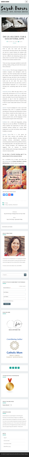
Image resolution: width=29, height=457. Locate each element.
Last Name (5, 296)
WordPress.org (7, 446)
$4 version (19, 93)
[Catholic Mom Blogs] (10, 386)
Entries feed (6, 440)
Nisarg (26, 454)
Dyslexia (10, 204)
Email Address (7, 287)
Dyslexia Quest (6, 134)
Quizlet (4, 107)
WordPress (17, 454)
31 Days (6, 203)
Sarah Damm (5, 1)
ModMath (5, 122)
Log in (5, 437)
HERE (20, 265)
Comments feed (7, 443)
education (15, 204)
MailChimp (11, 300)
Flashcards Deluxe (7, 91)
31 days (6, 204)
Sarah (20, 41)
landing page (8, 161)
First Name (5, 292)
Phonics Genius (6, 70)
